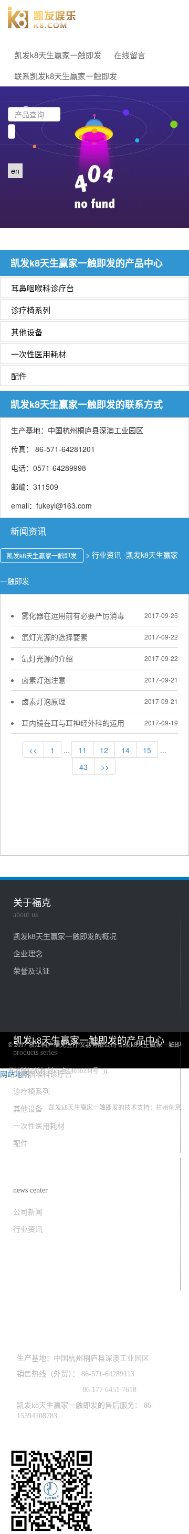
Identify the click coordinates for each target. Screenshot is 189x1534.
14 (125, 750)
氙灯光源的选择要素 (55, 637)
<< (33, 750)
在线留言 (129, 54)
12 (104, 750)
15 (147, 750)
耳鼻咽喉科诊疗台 (42, 287)
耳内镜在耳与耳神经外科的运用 (73, 723)
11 (82, 750)
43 (83, 767)
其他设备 (27, 331)
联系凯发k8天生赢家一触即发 (65, 75)
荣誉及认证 (31, 970)
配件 (19, 375)
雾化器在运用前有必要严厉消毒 (73, 615)
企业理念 (28, 953)
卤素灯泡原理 (44, 701)
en (15, 170)
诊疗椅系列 (30, 309)
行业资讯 (28, 1228)
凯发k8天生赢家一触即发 (57, 54)
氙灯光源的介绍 (47, 658)
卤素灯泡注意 (44, 680)
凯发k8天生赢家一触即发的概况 (65, 936)
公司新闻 (28, 1211)
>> (105, 767)
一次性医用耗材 (38, 353)
